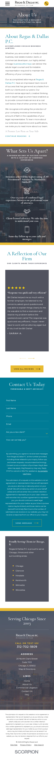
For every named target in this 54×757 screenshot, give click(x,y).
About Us (27, 684)
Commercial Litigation (27, 688)
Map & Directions (27, 669)
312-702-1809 (27, 646)
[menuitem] (13, 744)
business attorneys (22, 64)
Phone (9, 416)
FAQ (27, 694)
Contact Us (27, 691)
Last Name (11, 408)
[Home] (27, 3)
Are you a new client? (15, 432)
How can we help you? (16, 440)
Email (8, 424)
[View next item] (31, 358)
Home (27, 681)
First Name (11, 401)
